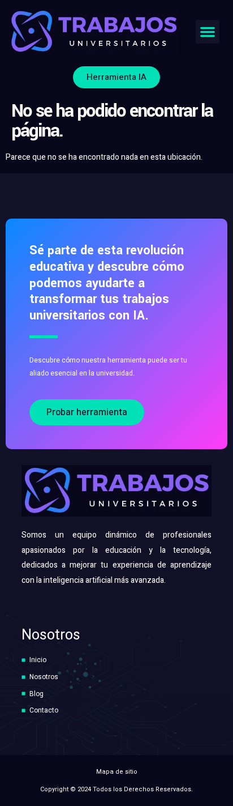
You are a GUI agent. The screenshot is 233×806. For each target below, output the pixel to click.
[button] (207, 32)
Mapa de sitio (116, 772)
